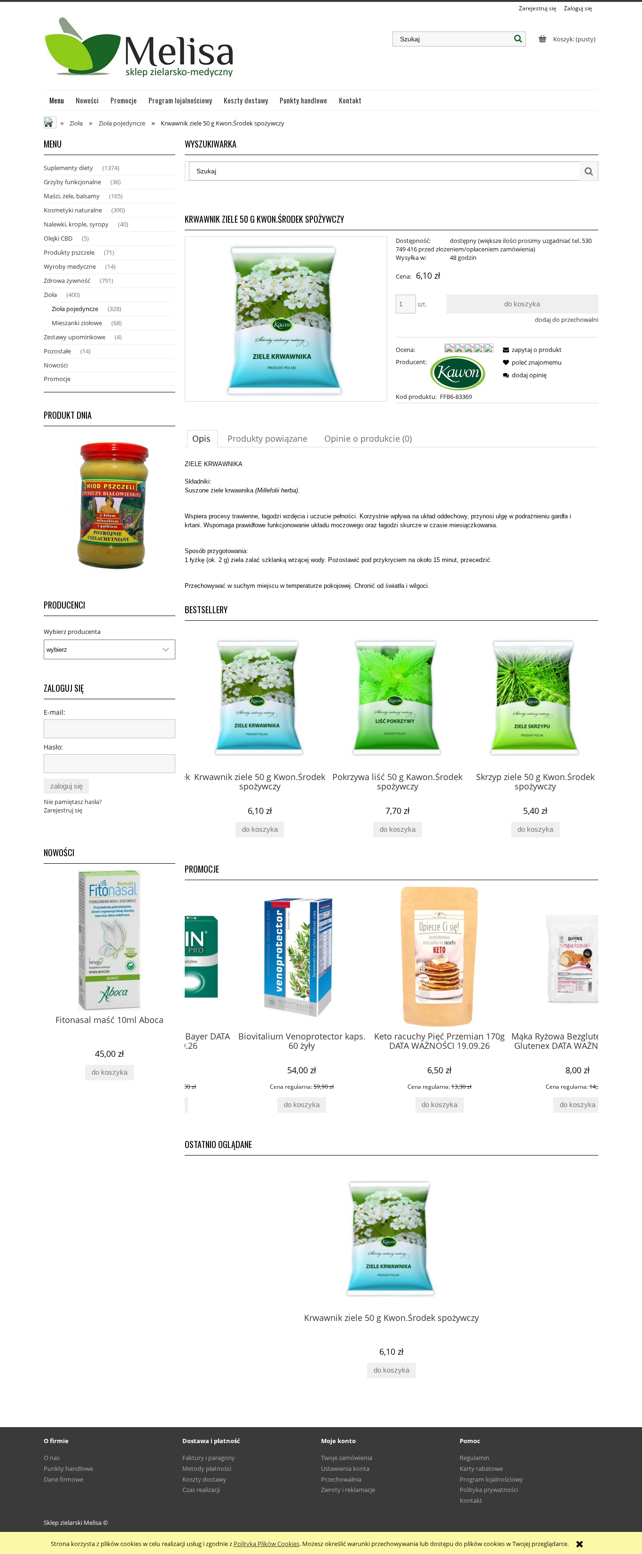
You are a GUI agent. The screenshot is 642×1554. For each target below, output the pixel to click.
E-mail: (54, 712)
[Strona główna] (140, 51)
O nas (52, 1457)
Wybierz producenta (72, 631)
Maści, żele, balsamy (72, 196)
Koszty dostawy (204, 1479)
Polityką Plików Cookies (266, 1543)
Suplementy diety (68, 168)
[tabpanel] (391, 525)
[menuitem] (57, 100)
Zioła (50, 294)
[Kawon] (457, 372)
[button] (531, 349)
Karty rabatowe (481, 1468)
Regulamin (474, 1457)
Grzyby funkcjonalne (72, 182)
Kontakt (471, 1500)
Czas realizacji (201, 1489)
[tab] (202, 438)
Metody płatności (206, 1468)
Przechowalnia (341, 1479)
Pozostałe (57, 351)
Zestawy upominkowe (74, 337)
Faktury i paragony (208, 1457)
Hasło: (53, 746)
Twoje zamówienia (346, 1457)
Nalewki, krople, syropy (76, 224)
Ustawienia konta (345, 1468)
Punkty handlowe (68, 1468)
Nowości (56, 365)
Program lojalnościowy (491, 1479)
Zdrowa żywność (67, 280)
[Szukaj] (518, 39)
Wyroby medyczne (70, 266)
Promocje (57, 379)
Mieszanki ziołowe (77, 323)
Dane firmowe (63, 1479)
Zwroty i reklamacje (348, 1489)
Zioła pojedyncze (75, 309)
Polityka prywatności (489, 1489)
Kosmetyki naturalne (73, 210)
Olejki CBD (58, 238)
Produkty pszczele (69, 252)
